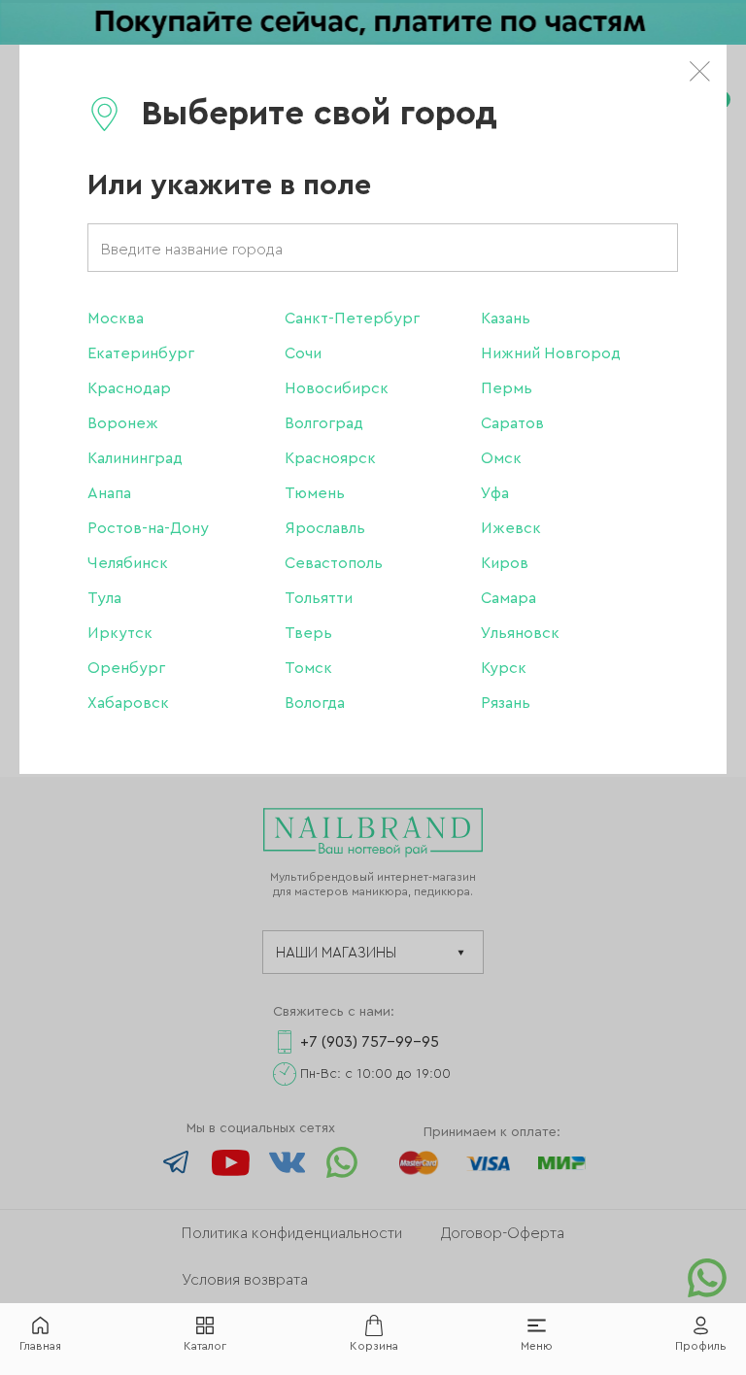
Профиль (701, 1346)
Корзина (374, 1346)
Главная (40, 1346)
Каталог (205, 1346)
